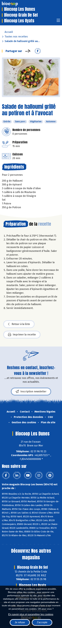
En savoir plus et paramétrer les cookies (30, 614)
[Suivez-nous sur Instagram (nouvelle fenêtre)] (39, 475)
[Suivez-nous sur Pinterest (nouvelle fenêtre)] (50, 475)
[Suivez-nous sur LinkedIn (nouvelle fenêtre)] (17, 475)
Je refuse (20, 622)
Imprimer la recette (24, 334)
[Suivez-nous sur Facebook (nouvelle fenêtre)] (6, 475)
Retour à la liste (21, 324)
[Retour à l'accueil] (14, 4)
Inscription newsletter (33, 391)
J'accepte (42, 622)
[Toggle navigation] (58, 21)
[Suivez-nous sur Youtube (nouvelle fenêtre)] (28, 475)
